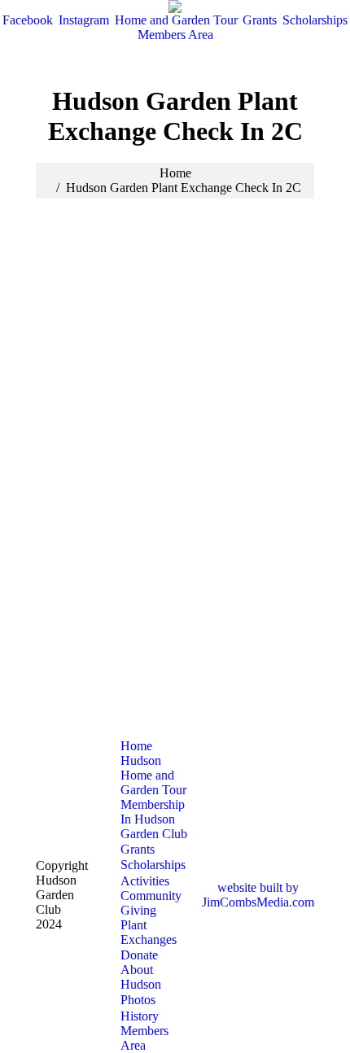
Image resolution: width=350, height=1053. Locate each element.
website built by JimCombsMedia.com (258, 894)
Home (175, 173)
